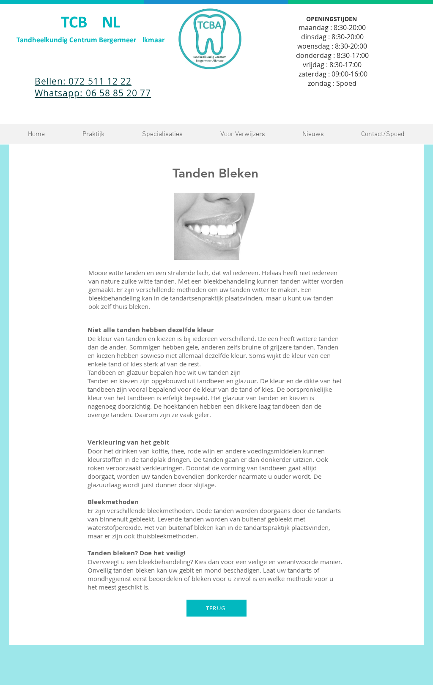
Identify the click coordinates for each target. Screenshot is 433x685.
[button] (93, 135)
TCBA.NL (90, 23)
